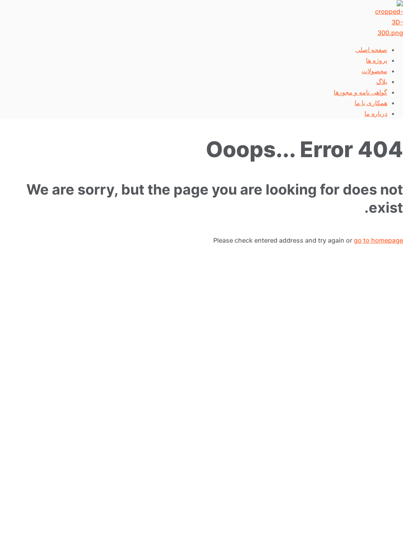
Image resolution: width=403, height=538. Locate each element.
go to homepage (378, 240)
